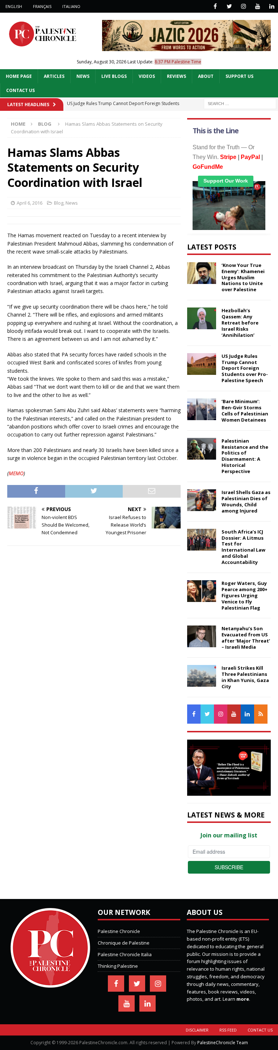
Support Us (239, 76)
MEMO (16, 473)
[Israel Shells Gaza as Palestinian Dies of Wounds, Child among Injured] (201, 500)
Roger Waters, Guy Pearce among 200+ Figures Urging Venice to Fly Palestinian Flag (245, 595)
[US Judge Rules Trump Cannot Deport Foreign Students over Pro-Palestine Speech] (201, 364)
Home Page (19, 76)
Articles (54, 76)
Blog (58, 203)
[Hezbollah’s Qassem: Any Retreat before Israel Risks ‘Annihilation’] (201, 318)
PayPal (250, 157)
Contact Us (20, 90)
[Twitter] (229, 6)
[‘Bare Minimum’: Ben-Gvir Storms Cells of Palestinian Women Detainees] (201, 409)
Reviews (176, 76)
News (82, 76)
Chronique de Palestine (123, 943)
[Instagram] (243, 6)
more (242, 999)
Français (42, 6)
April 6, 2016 (29, 203)
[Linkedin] (271, 6)
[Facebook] (215, 6)
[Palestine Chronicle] (50, 984)
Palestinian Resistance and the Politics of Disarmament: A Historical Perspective (245, 456)
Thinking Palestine (118, 966)
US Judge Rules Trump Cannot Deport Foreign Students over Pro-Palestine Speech (245, 368)
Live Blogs (114, 76)
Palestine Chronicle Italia (125, 954)
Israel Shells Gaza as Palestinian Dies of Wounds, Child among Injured (246, 501)
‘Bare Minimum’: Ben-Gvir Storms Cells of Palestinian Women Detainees (245, 410)
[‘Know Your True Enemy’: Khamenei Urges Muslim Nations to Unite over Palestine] (201, 273)
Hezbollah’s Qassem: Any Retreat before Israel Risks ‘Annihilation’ (240, 322)
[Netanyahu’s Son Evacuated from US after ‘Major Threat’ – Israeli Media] (201, 636)
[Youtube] (257, 6)
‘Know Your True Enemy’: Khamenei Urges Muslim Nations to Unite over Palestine (243, 277)
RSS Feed (228, 1030)
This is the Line (216, 130)
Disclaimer (197, 1030)
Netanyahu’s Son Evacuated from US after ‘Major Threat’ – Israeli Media (246, 637)
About (206, 76)
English (13, 6)
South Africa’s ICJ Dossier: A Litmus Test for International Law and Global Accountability (243, 546)
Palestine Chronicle (119, 931)
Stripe (228, 157)
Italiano (71, 6)
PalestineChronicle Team (222, 1042)
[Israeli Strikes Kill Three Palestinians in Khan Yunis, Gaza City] (201, 676)
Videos (147, 76)
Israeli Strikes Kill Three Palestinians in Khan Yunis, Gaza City (245, 677)
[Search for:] (240, 103)
